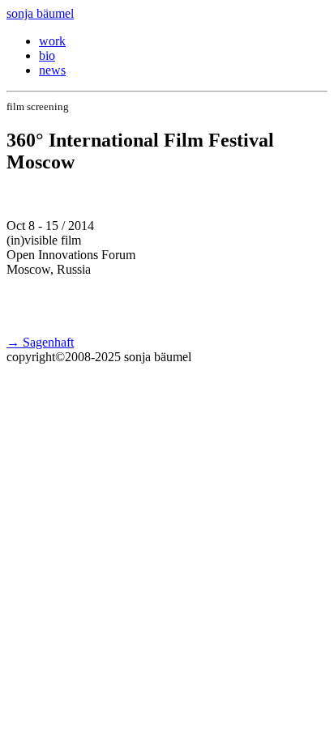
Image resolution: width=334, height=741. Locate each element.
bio (47, 55)
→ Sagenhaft (40, 342)
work (52, 41)
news (52, 70)
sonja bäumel (40, 13)
